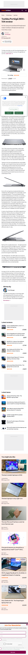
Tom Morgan (7, 34)
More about (6, 300)
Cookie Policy (19, 105)
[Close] (25, 97)
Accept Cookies (19, 112)
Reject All (9, 112)
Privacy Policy (17, 649)
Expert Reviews (6, 10)
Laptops (15, 15)
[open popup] (24, 69)
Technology (9, 15)
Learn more (8, 53)
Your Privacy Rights (14, 109)
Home (3, 15)
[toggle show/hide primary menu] (25, 10)
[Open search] (22, 10)
